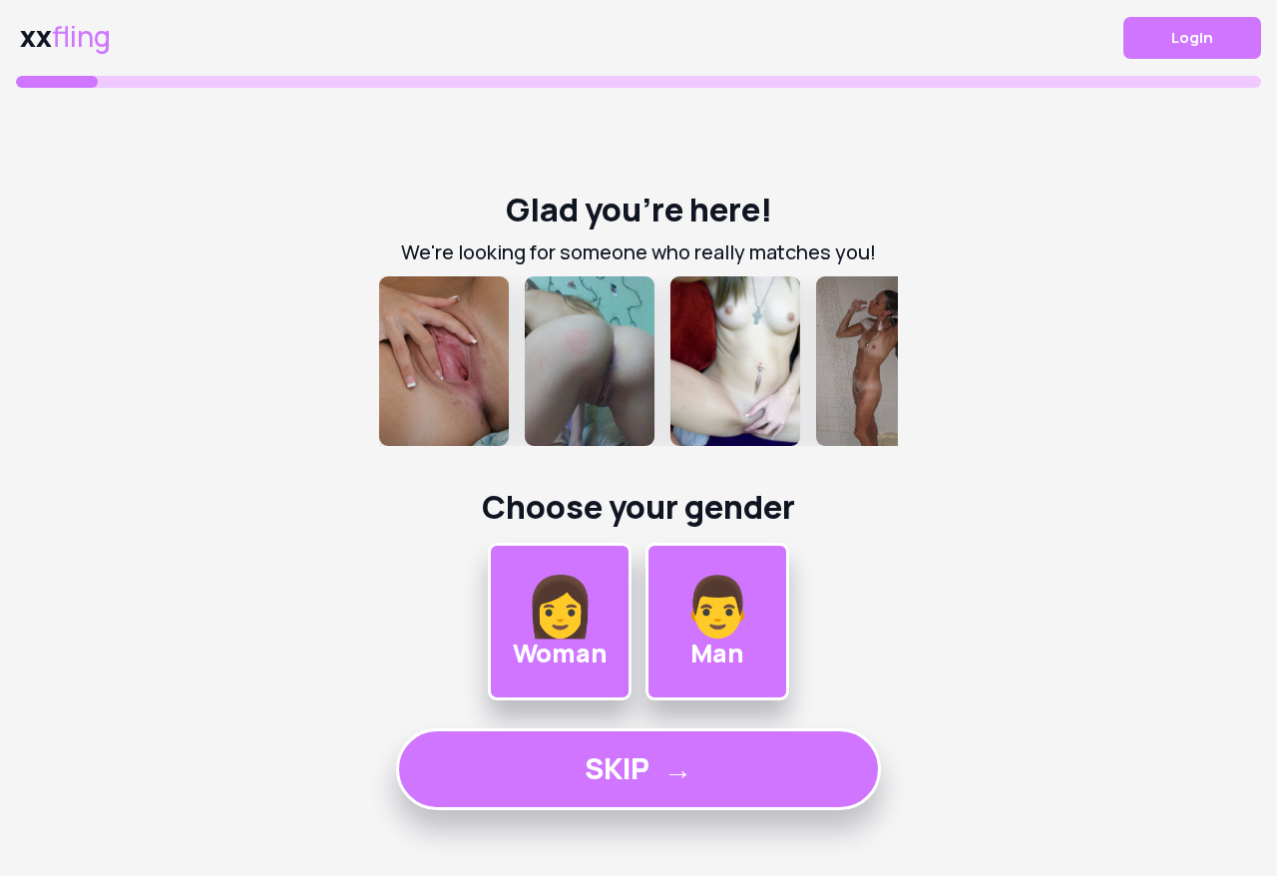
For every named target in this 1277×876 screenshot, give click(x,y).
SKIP (638, 768)
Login (1192, 37)
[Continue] (638, 361)
